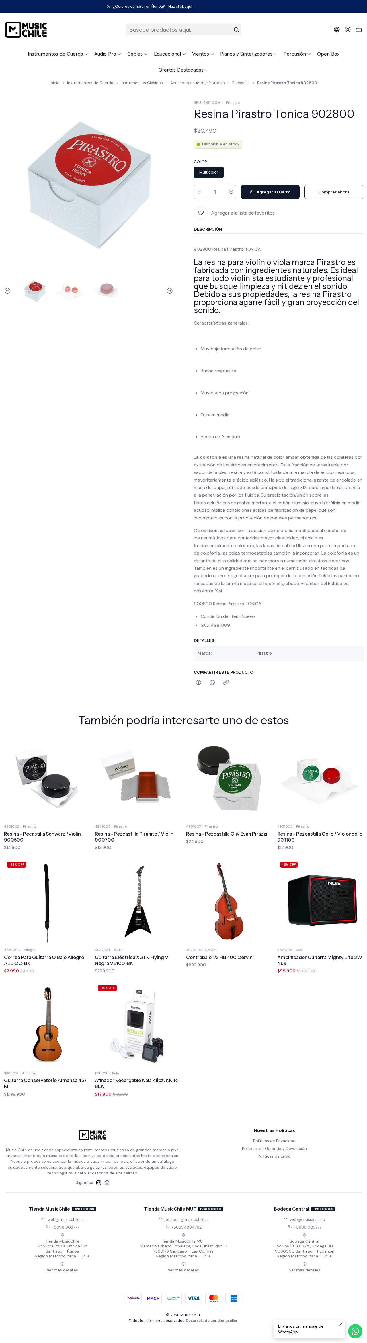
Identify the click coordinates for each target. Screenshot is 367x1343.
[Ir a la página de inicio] (26, 30)
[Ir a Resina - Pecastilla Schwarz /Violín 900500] (47, 778)
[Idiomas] (336, 30)
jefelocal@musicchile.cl (186, 1219)
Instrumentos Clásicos (142, 83)
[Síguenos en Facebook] (107, 1183)
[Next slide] (169, 291)
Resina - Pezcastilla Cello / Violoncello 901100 (319, 837)
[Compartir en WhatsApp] (212, 683)
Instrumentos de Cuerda (90, 83)
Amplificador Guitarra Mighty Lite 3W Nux (319, 960)
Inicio (55, 83)
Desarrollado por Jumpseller (212, 1320)
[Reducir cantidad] (199, 192)
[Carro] (359, 30)
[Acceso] (347, 30)
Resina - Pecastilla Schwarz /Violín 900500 (42, 837)
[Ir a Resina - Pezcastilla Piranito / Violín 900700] (138, 778)
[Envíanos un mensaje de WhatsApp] (355, 1331)
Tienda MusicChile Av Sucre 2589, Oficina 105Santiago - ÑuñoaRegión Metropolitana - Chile (62, 1249)
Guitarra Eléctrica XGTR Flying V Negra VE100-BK (131, 960)
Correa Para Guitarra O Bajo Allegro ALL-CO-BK (44, 960)
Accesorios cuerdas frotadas (197, 83)
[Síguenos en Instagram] (98, 1183)
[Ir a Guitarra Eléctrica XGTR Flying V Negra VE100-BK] (138, 902)
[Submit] (236, 29)
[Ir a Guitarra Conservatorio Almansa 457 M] (47, 1025)
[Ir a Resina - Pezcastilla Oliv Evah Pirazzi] (229, 778)
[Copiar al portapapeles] (226, 683)
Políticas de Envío (274, 1156)
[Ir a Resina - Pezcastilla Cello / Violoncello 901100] (320, 778)
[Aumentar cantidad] (231, 192)
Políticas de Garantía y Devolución (274, 1148)
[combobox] (183, 29)
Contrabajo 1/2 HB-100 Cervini (220, 957)
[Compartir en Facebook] (198, 683)
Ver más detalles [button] (62, 1270)
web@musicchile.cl (65, 1219)
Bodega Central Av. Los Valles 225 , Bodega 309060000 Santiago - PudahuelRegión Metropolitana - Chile (304, 1249)
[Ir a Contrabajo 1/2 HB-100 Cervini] (229, 902)
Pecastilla (241, 83)
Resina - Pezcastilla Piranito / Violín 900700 (134, 837)
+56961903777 (65, 1227)
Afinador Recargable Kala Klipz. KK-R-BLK (137, 1083)
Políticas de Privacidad (274, 1140)
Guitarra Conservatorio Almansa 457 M (45, 1083)
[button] (58, 54)
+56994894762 (186, 1227)
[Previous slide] (8, 291)
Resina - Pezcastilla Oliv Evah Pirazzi (226, 834)
